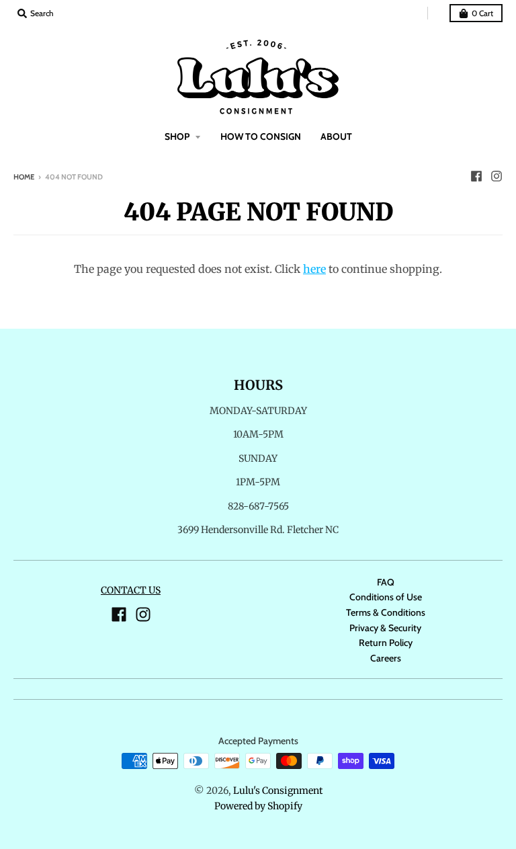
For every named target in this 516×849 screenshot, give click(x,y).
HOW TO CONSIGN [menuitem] (260, 136)
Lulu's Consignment (277, 790)
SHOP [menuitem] (178, 136)
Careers (385, 658)
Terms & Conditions (385, 612)
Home (23, 176)
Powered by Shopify (258, 806)
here (314, 269)
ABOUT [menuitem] (336, 136)
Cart (482, 13)
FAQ (385, 582)
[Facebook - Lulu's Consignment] (476, 176)
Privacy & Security (385, 628)
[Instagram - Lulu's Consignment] (496, 176)
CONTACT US (131, 590)
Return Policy (386, 643)
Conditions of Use (385, 597)
